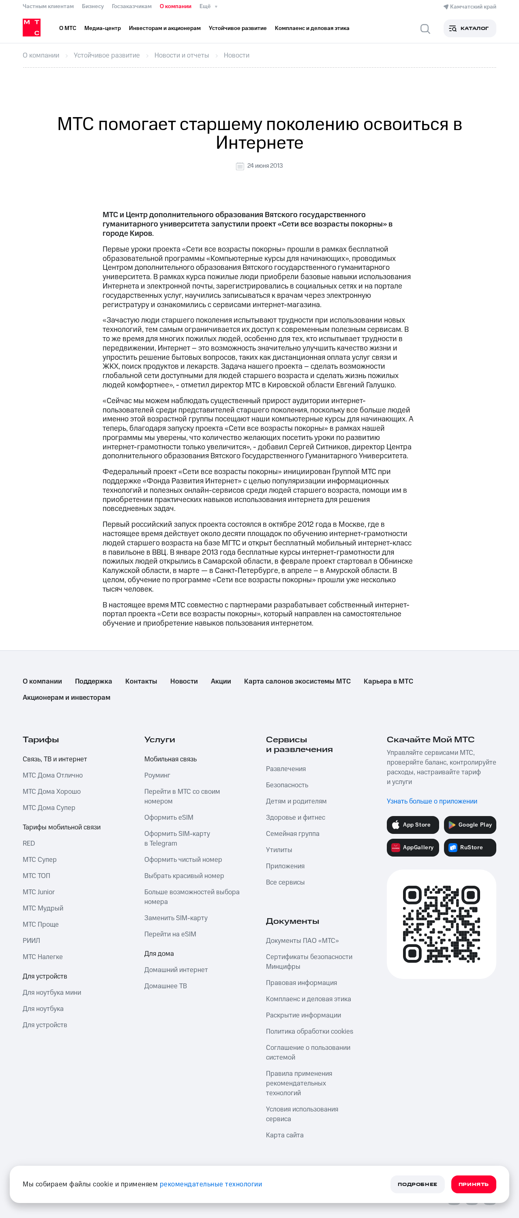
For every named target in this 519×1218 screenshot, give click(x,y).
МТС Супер (40, 860)
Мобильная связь (170, 759)
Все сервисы (285, 882)
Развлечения (286, 769)
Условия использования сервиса (302, 1114)
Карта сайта (285, 1135)
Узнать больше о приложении (432, 801)
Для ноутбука (43, 1009)
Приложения (285, 866)
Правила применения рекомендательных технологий (299, 1083)
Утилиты (279, 850)
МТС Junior (39, 892)
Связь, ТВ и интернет (55, 759)
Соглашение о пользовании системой (308, 1052)
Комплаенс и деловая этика (308, 999)
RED (29, 843)
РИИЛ (31, 941)
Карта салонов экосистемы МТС (297, 681)
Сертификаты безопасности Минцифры (309, 962)
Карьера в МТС (388, 681)
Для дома (159, 954)
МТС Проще (41, 925)
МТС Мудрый (43, 908)
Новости (184, 681)
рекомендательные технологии (211, 1184)
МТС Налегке (43, 957)
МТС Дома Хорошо (52, 792)
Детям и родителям (296, 801)
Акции (221, 681)
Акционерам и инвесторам (66, 698)
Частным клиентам (48, 6)
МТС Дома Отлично (53, 775)
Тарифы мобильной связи (62, 827)
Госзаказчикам (132, 6)
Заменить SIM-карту (176, 918)
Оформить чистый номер (183, 860)
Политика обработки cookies (309, 1031)
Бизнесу (93, 6)
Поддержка (93, 681)
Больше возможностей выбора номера (192, 897)
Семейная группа (293, 834)
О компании (175, 6)
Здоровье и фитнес (295, 818)
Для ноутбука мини (52, 993)
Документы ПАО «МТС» (302, 941)
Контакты (141, 681)
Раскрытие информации (303, 1015)
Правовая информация (301, 983)
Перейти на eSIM (170, 934)
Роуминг (157, 775)
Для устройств (45, 976)
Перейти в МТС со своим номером (182, 796)
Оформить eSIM (168, 818)
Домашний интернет (176, 970)
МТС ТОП (36, 876)
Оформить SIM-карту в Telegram (177, 838)
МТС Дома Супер (49, 808)
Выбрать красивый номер (184, 876)
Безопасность (287, 785)
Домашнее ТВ (165, 986)
